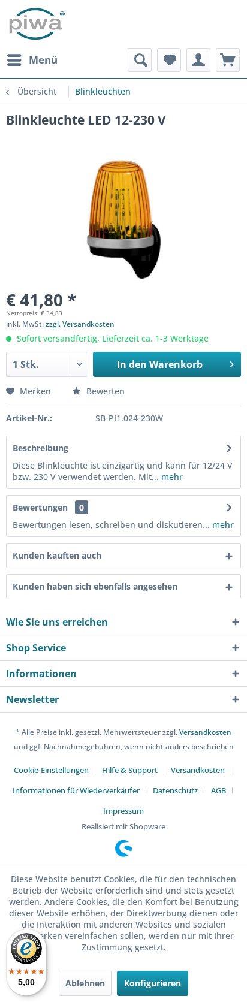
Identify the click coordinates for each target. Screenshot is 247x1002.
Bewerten (104, 391)
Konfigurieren (152, 983)
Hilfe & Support (130, 770)
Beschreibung (40, 448)
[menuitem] (32, 60)
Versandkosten (205, 732)
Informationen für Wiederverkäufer (76, 790)
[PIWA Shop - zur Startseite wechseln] (35, 24)
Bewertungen (40, 507)
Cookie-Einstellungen (51, 770)
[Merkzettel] (169, 60)
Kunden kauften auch (57, 555)
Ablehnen (85, 983)
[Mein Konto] (198, 60)
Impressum (123, 810)
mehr (171, 476)
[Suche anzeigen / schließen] (140, 60)
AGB (218, 790)
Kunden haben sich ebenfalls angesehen (95, 586)
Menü (43, 60)
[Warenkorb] (228, 60)
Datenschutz (175, 790)
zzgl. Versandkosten (80, 324)
